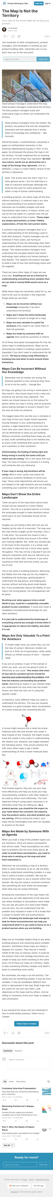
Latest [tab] (11, 1081)
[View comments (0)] (13, 36)
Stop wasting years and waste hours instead (20, 1133)
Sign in (48, 3)
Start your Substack (20, 1185)
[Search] (48, 1081)
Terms (31, 1179)
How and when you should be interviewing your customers (20, 1092)
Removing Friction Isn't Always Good (18, 1107)
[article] (26, 1094)
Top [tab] (4, 1081)
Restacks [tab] (18, 1051)
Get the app (39, 1185)
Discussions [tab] (21, 1081)
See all (7, 1145)
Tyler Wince (12, 28)
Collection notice (42, 1179)
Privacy (24, 1179)
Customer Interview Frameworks (19, 1088)
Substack (14, 1192)
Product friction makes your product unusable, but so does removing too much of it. (20, 1113)
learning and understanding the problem (23, 677)
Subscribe (39, 3)
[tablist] (12, 1050)
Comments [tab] (7, 1051)
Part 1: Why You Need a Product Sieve (18, 1128)
